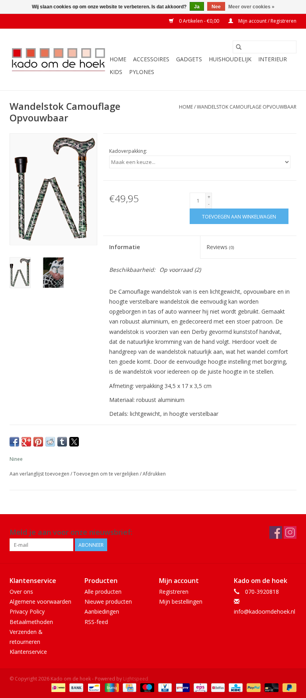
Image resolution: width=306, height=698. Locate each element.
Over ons (21, 591)
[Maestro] (146, 687)
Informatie (124, 247)
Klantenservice (28, 651)
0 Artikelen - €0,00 (199, 21)
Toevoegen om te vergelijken (106, 473)
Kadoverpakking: (128, 151)
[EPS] (199, 687)
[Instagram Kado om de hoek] (290, 532)
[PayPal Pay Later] (288, 687)
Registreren (173, 591)
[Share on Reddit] (50, 441)
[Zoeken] (239, 47)
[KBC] (234, 687)
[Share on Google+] (26, 441)
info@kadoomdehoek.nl (264, 611)
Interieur (272, 59)
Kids (116, 72)
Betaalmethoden (31, 622)
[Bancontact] (93, 687)
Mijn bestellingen (180, 601)
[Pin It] (38, 441)
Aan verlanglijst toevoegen (40, 473)
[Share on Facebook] (14, 441)
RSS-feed (96, 622)
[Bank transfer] (75, 687)
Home (118, 59)
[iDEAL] (57, 687)
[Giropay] (181, 687)
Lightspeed (135, 678)
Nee (216, 7)
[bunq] (111, 687)
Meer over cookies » (251, 7)
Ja (197, 7)
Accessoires (151, 59)
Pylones (141, 72)
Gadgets (189, 59)
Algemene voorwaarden (40, 601)
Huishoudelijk (230, 59)
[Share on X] (74, 441)
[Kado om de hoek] (58, 59)
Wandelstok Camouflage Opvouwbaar (246, 106)
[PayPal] (253, 687)
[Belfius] (217, 687)
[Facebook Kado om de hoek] (275, 532)
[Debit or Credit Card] (271, 687)
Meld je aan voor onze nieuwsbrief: (71, 532)
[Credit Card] (128, 687)
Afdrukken (154, 473)
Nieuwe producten (108, 601)
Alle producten (103, 591)
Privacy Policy (27, 611)
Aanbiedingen (101, 611)
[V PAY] (164, 687)
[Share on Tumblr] (62, 441)
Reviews (220, 247)
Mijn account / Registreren (266, 21)
